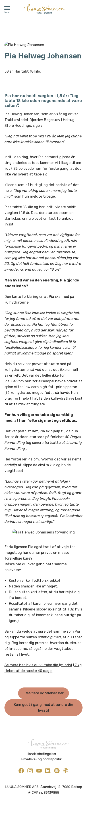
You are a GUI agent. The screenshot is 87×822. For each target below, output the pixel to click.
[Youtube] (39, 770)
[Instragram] (30, 770)
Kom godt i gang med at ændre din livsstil (43, 707)
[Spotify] (56, 770)
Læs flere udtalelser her (43, 693)
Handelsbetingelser (41, 754)
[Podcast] (65, 770)
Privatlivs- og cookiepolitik (41, 759)
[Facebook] (21, 770)
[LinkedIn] (48, 770)
